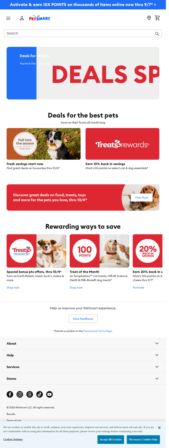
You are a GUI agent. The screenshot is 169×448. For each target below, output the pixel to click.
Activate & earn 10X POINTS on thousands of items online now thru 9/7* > (83, 4)
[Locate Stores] (149, 18)
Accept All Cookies (111, 439)
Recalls (11, 414)
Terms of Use (14, 420)
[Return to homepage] (39, 18)
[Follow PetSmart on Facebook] (10, 394)
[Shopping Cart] (157, 18)
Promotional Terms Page (97, 331)
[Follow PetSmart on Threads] (29, 394)
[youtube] (49, 394)
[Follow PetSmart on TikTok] (39, 394)
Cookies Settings (13, 439)
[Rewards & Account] (22, 18)
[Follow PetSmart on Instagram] (19, 394)
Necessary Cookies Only (143, 439)
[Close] (159, 427)
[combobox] (83, 34)
